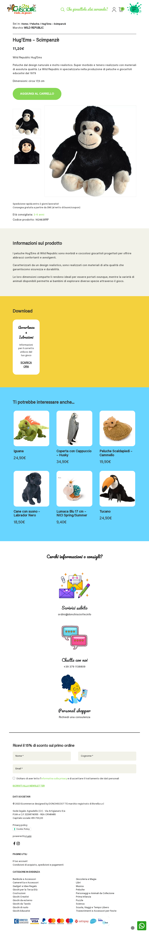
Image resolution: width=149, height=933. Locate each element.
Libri (78, 883)
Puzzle (79, 900)
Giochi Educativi (21, 911)
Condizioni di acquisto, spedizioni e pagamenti (38, 865)
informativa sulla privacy (54, 779)
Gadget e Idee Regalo (25, 886)
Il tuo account (20, 861)
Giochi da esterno (22, 900)
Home (24, 24)
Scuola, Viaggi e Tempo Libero (92, 907)
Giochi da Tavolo (22, 904)
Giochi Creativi (21, 897)
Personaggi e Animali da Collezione (95, 893)
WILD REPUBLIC (34, 28)
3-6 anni (39, 214)
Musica (80, 886)
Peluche (34, 24)
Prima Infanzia (83, 897)
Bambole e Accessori (24, 879)
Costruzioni (19, 893)
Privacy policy (20, 825)
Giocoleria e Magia (86, 879)
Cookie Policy (23, 829)
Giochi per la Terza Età (25, 890)
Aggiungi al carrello (37, 93)
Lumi (28, 836)
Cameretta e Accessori (26, 883)
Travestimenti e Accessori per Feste (96, 911)
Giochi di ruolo (20, 907)
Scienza (80, 904)
